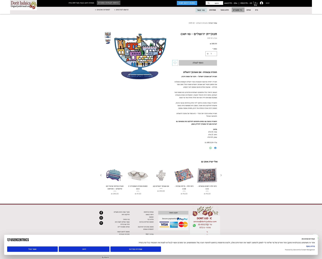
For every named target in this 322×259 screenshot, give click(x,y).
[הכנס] (261, 3)
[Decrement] (215, 53)
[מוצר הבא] (100, 175)
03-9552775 (203, 225)
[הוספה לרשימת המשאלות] (175, 63)
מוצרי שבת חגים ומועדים (122, 212)
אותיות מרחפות (149, 212)
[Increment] (207, 53)
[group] (161, 182)
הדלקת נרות (126, 215)
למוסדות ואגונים (148, 229)
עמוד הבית (213, 23)
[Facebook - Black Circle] (101, 213)
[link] (255, 4)
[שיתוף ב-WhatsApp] (210, 147)
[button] (237, 10)
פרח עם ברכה (125, 224)
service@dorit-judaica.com (205, 222)
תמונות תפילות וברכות (146, 222)
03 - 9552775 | (245, 3)
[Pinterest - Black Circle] (101, 223)
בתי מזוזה (126, 219)
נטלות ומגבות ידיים (124, 227)
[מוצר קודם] (221, 175)
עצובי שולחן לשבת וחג (122, 222)
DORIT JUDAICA (205, 218)
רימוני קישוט (150, 215)
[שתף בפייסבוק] (215, 147)
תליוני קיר (150, 219)
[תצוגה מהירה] (207, 175)
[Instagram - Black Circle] (101, 218)
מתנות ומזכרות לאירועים (146, 227)
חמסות (151, 217)
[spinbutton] (211, 53)
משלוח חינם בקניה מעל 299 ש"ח (81, 3)
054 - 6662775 (231, 3)
